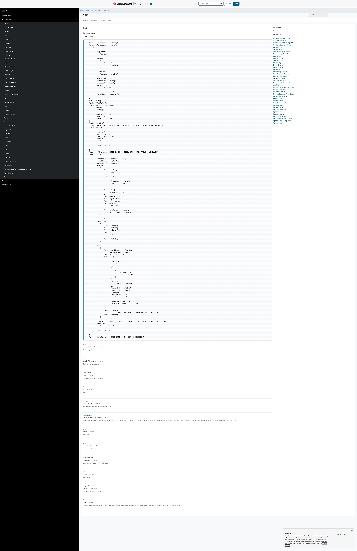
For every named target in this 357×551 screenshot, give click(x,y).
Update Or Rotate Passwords (282, 118)
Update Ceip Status (279, 109)
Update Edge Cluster (280, 116)
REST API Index (7, 185)
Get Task (276, 85)
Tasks (6, 118)
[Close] (352, 531)
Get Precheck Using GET (281, 83)
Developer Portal (141, 4)
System (6, 110)
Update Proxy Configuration (282, 121)
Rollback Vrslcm (278, 105)
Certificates (7, 39)
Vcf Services (8, 165)
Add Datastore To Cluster (281, 38)
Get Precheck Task (279, 80)
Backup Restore (9, 27)
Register (228, 3)
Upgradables (8, 130)
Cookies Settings (342, 534)
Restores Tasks (278, 98)
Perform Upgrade (279, 89)
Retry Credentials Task (280, 103)
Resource (91, 457)
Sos (5, 106)
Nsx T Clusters (9, 78)
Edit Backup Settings (280, 72)
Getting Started (6, 15)
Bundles (6, 31)
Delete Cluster (278, 65)
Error (89, 372)
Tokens (6, 122)
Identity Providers (9, 67)
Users (6, 137)
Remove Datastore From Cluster (284, 94)
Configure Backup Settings (282, 45)
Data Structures (7, 181)
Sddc (6, 98)
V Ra (6, 145)
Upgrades (7, 133)
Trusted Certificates (10, 126)
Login (236, 3)
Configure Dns (278, 47)
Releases (7, 90)
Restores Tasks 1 (279, 100)
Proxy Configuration (10, 86)
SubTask (91, 486)
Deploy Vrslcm (278, 69)
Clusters (7, 43)
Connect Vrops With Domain (282, 54)
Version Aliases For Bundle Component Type (18, 169)
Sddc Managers (9, 102)
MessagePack (87, 415)
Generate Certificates (280, 76)
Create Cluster (278, 58)
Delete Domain (278, 67)
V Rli (5, 149)
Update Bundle (278, 107)
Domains (7, 55)
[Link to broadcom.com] (122, 3)
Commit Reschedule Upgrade (283, 43)
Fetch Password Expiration (282, 74)
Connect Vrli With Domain (281, 51)
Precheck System (279, 92)
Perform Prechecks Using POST (284, 87)
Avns (6, 23)
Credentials (7, 47)
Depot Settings (8, 51)
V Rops (6, 153)
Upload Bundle (278, 123)
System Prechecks (10, 114)
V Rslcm (7, 157)
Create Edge (277, 63)
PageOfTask (277, 31)
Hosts (6, 63)
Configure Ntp (277, 49)
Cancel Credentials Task (281, 40)
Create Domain (278, 60)
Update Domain (278, 114)
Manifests (7, 74)
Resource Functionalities (11, 94)
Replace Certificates (280, 96)
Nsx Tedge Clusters (10, 82)
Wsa (5, 177)
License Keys (8, 70)
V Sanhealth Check (10, 161)
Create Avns (277, 56)
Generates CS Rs (279, 78)
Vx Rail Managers (9, 173)
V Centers (7, 141)
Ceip (5, 35)
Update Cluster (278, 112)
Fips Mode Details (9, 59)
